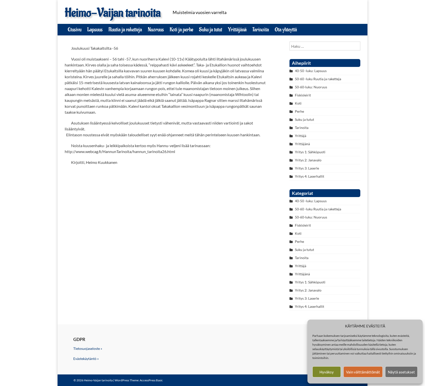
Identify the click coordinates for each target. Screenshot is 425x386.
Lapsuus (95, 29)
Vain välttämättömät (363, 372)
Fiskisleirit (303, 95)
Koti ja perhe (181, 29)
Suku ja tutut (210, 29)
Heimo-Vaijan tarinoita (113, 12)
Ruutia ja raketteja (125, 29)
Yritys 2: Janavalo (308, 160)
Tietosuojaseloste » (87, 348)
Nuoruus (156, 29)
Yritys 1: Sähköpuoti (310, 152)
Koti (298, 103)
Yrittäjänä (237, 29)
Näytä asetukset (401, 372)
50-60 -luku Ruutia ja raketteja (318, 79)
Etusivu (74, 29)
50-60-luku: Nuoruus (311, 87)
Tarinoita (260, 29)
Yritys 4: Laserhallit (309, 176)
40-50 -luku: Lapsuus (311, 71)
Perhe (299, 111)
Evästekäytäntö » (86, 358)
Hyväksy (326, 372)
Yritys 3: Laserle (307, 168)
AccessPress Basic (151, 380)
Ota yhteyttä (286, 29)
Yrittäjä (300, 136)
